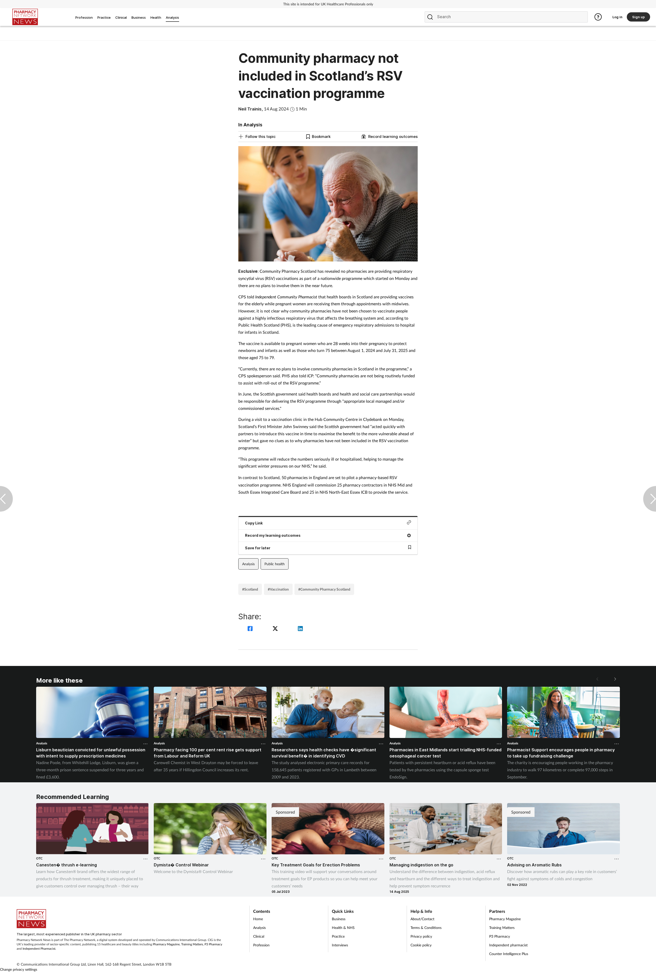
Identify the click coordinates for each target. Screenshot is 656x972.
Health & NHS (343, 927)
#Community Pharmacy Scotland (324, 589)
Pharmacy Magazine (166, 944)
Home (258, 919)
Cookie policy (421, 945)
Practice (338, 936)
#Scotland (250, 589)
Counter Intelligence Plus (508, 953)
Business (338, 919)
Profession (261, 945)
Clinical (258, 936)
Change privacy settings (18, 969)
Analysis (248, 564)
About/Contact (422, 919)
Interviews (340, 945)
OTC (39, 858)
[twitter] (276, 629)
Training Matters (192, 944)
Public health (274, 564)
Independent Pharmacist (39, 948)
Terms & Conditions (426, 927)
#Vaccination (278, 589)
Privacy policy (421, 936)
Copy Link (254, 523)
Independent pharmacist (508, 945)
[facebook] (250, 629)
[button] (615, 679)
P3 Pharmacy (213, 944)
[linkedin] (300, 629)
